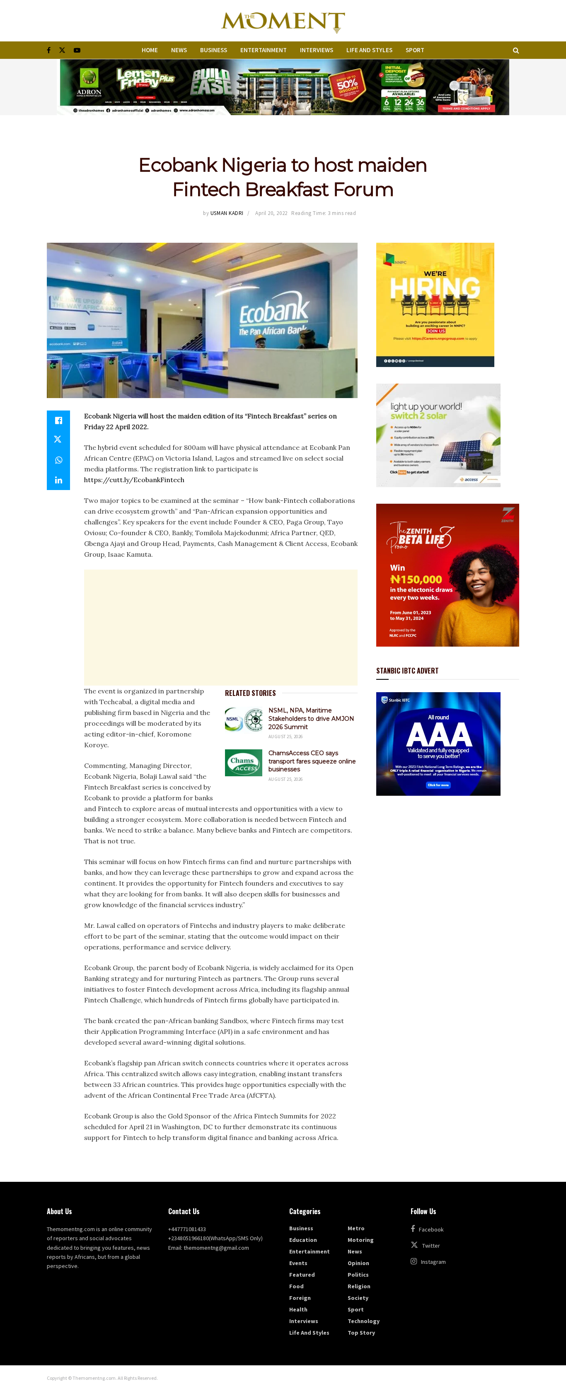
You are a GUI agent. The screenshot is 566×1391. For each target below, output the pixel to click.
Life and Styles (369, 50)
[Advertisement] (221, 628)
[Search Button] (516, 50)
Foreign (300, 1298)
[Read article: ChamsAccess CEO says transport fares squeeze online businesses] (243, 762)
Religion (359, 1286)
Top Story (361, 1332)
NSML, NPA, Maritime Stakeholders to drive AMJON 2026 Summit (311, 718)
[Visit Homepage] (283, 20)
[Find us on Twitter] (62, 50)
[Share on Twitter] (58, 440)
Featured (302, 1274)
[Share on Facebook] (58, 420)
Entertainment (263, 50)
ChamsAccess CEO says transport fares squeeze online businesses (312, 761)
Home (150, 50)
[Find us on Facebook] (49, 50)
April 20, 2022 (271, 213)
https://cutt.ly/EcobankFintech (134, 480)
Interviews (316, 50)
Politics (358, 1274)
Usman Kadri (227, 213)
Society (358, 1298)
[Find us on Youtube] (77, 50)
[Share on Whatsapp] (58, 460)
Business (213, 50)
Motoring (361, 1240)
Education (303, 1240)
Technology (364, 1321)
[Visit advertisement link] (283, 87)
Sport (415, 50)
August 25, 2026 (285, 736)
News (179, 50)
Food (296, 1286)
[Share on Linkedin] (58, 480)
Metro (356, 1228)
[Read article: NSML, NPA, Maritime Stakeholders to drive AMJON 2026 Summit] (243, 720)
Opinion (358, 1263)
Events (298, 1263)
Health (298, 1309)
